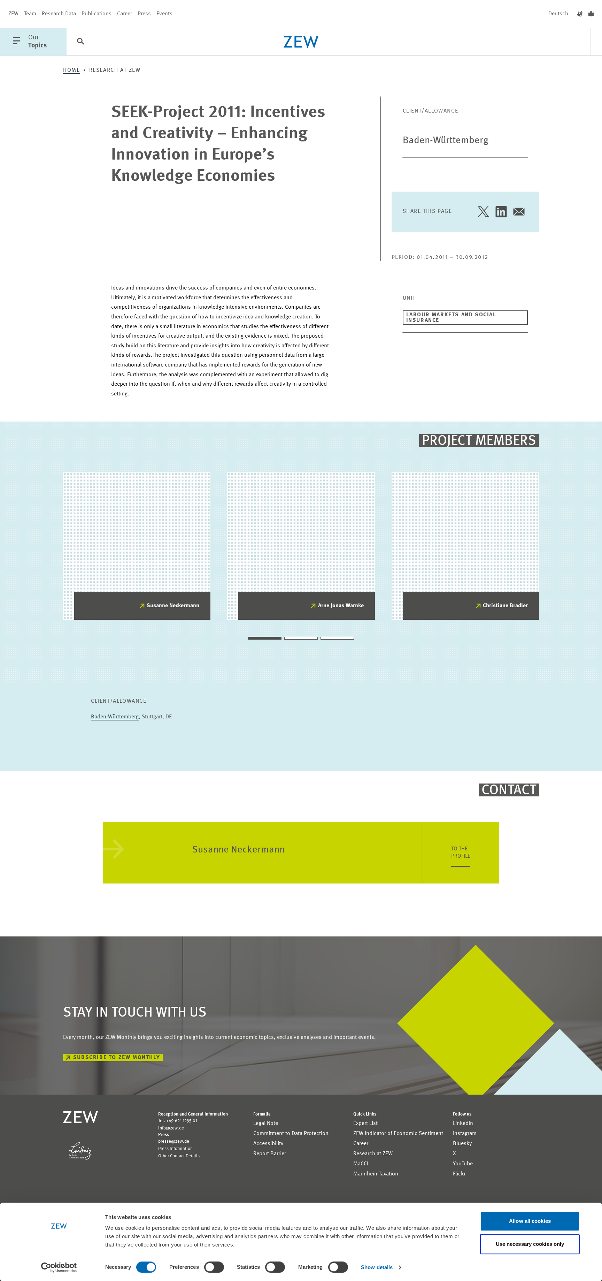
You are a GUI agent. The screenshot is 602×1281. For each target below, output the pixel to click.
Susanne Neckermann (173, 606)
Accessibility (268, 1144)
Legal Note (265, 1123)
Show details (377, 1267)
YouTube (463, 1164)
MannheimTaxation (375, 1174)
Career (124, 14)
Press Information (175, 1149)
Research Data (59, 14)
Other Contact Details (179, 1156)
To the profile (460, 852)
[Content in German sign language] (580, 14)
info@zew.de (171, 1128)
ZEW (13, 14)
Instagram (465, 1133)
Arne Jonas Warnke (341, 606)
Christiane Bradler (505, 606)
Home (71, 70)
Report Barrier (269, 1154)
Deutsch (558, 14)
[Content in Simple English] (591, 14)
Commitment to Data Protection (291, 1133)
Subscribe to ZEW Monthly (116, 1057)
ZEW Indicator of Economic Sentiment (398, 1133)
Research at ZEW (373, 1154)
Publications (96, 14)
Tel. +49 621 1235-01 (177, 1121)
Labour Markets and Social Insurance (451, 317)
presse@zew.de (173, 1141)
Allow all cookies (530, 1221)
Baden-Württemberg (445, 141)
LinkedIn (463, 1123)
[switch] (214, 1267)
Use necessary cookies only (530, 1244)
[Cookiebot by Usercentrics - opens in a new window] (59, 1267)
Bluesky (462, 1144)
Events (164, 14)
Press (144, 14)
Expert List (365, 1123)
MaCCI (360, 1164)
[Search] (80, 42)
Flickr (459, 1174)
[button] (264, 638)
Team (30, 14)
